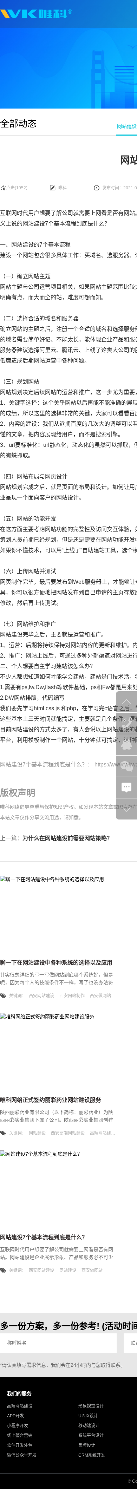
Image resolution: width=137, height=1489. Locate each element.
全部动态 (18, 123)
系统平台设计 (91, 1435)
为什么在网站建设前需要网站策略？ (67, 838)
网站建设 (33, 224)
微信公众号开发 (22, 1455)
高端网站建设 (102, 1133)
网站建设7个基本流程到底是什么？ (43, 765)
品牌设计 (86, 1445)
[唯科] (36, 14)
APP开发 (15, 1415)
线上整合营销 (19, 1435)
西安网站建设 (41, 995)
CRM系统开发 (91, 1455)
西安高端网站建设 (68, 1133)
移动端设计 (88, 1425)
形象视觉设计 (91, 1406)
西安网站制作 (72, 995)
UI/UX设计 (88, 1415)
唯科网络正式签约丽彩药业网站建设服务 (50, 1100)
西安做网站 (100, 995)
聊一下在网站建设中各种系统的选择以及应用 (56, 963)
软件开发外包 (19, 1445)
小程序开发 (17, 1425)
